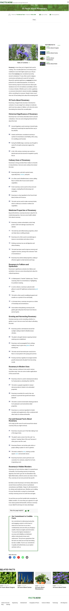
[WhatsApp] (22, 557)
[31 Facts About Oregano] (42, 48)
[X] (14, 557)
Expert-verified (44, 14)
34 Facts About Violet (51, 63)
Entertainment (23, 602)
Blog (2, 604)
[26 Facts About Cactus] (42, 53)
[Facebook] (10, 557)
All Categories (64, 602)
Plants (36, 4)
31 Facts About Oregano (52, 48)
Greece (15, 485)
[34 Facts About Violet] (42, 64)
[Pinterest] (18, 557)
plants (28, 345)
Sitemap (8, 604)
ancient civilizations (14, 76)
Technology (55, 602)
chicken (22, 174)
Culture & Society (5, 602)
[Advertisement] (34, 32)
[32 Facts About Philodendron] (42, 58)
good (36, 289)
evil (29, 78)
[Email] (27, 557)
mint (24, 451)
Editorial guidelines (55, 14)
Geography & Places (34, 602)
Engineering (15, 602)
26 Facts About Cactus (52, 53)
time (29, 493)
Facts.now (6, 2)
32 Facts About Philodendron (39, 588)
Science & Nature (46, 602)
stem (16, 453)
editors (13, 536)
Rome (21, 485)
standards (26, 532)
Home (32, 4)
